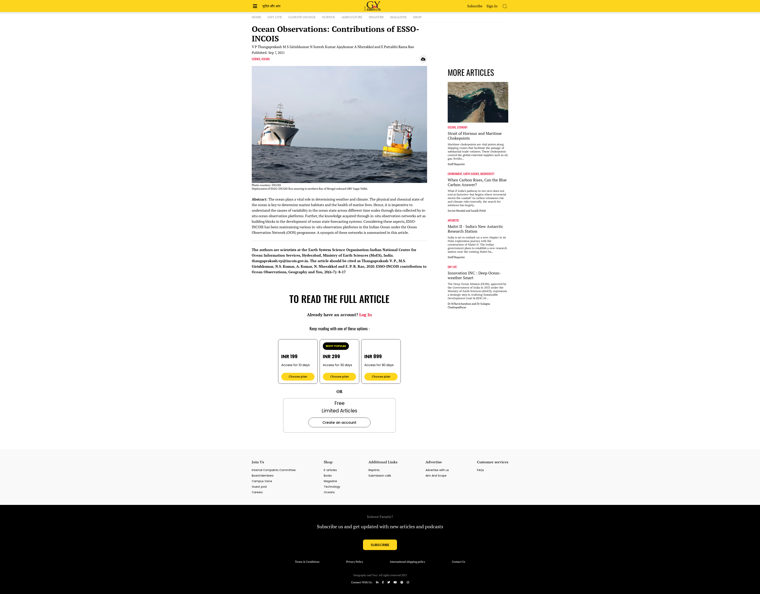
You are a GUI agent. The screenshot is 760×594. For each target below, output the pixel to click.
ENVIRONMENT (455, 174)
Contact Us (458, 562)
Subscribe (475, 6)
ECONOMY (462, 127)
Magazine (398, 17)
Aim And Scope (436, 475)
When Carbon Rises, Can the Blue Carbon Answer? (477, 182)
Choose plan (298, 377)
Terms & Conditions (307, 562)
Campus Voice (262, 481)
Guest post (259, 486)
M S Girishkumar (296, 46)
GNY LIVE (452, 267)
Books (328, 475)
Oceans (329, 492)
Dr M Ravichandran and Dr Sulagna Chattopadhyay (469, 305)
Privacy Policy (354, 562)
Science (328, 17)
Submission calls (380, 475)
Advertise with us (437, 470)
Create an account (339, 422)
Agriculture (351, 17)
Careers (257, 492)
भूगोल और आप (271, 6)
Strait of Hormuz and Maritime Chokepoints (475, 136)
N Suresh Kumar (323, 46)
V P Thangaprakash (267, 46)
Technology (332, 486)
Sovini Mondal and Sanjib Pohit (467, 210)
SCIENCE (256, 59)
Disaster (376, 17)
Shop (417, 17)
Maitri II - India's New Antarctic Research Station (475, 229)
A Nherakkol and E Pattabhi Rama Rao (384, 46)
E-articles (330, 470)
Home (256, 17)
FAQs (480, 470)
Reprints (374, 470)
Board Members (263, 475)
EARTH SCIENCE (471, 174)
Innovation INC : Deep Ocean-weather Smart (474, 275)
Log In (365, 314)
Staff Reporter (456, 164)
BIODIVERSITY (487, 174)
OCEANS (265, 59)
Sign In (492, 6)
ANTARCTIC (453, 220)
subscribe (380, 544)
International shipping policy (407, 562)
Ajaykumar (344, 46)
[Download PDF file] (423, 59)
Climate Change (301, 17)
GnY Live (275, 17)
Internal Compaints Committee (274, 470)
